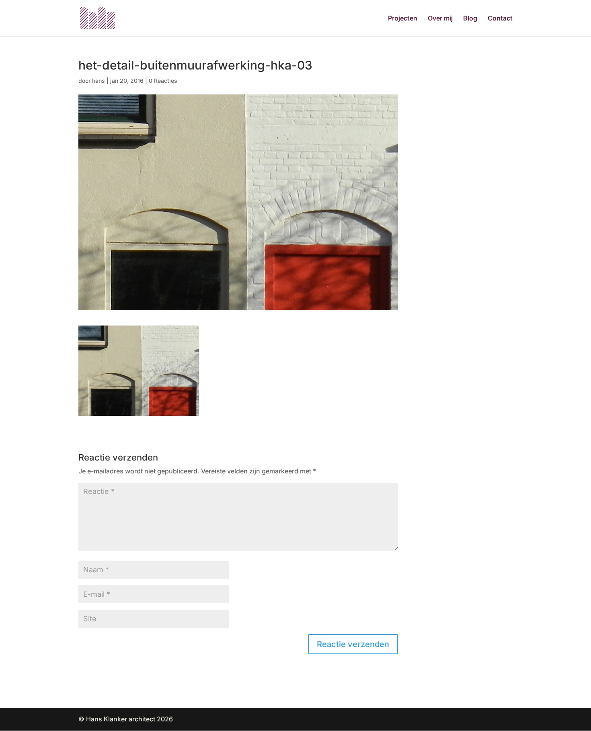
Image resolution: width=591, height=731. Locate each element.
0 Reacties (163, 80)
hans (98, 80)
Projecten (402, 18)
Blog (470, 18)
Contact (500, 18)
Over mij (440, 18)
